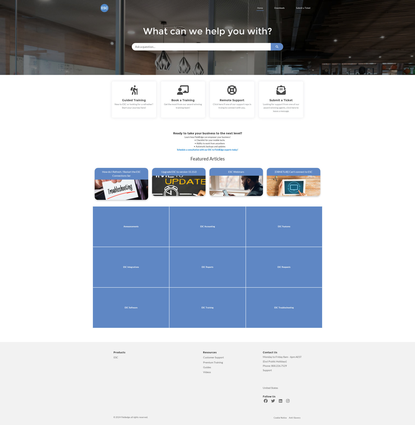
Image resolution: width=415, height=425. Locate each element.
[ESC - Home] (104, 8)
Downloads (279, 8)
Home (260, 8)
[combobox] (201, 46)
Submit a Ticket (303, 8)
